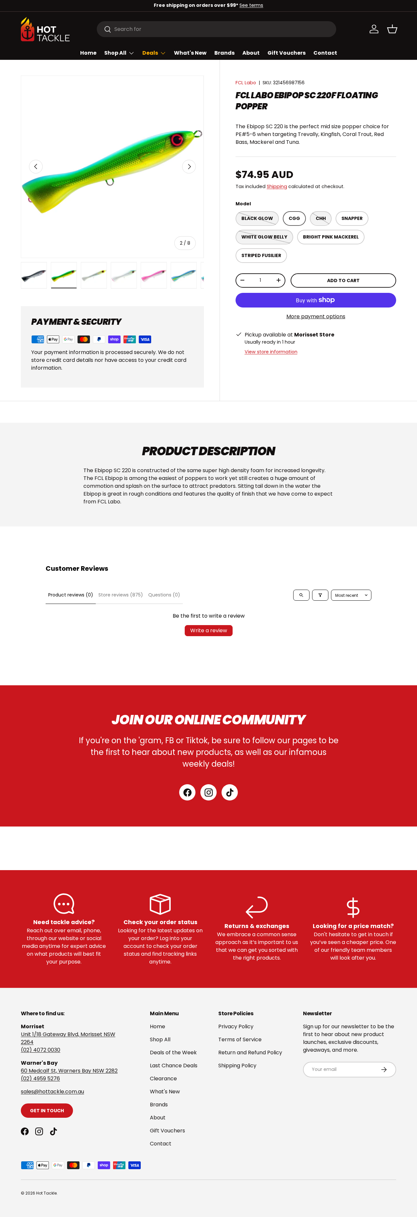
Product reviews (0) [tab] (70, 595)
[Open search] (301, 595)
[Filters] (320, 595)
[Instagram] (208, 792)
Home (88, 53)
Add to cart (343, 280)
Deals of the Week (173, 1052)
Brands (224, 53)
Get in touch (47, 1110)
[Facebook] (187, 792)
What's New (190, 53)
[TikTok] (230, 792)
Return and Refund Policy (250, 1052)
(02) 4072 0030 (40, 1050)
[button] (392, 29)
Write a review (208, 630)
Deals (150, 53)
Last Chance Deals (173, 1065)
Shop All (115, 53)
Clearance (163, 1078)
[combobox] (216, 29)
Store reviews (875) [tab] (120, 595)
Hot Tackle (46, 1193)
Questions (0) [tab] (164, 595)
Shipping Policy (237, 1065)
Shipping (277, 186)
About (251, 53)
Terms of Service (240, 1039)
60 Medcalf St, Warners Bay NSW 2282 (69, 1070)
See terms (251, 5)
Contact (325, 53)
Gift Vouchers (286, 53)
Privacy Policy (235, 1026)
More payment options (315, 316)
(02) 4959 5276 (40, 1078)
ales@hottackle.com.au (53, 1091)
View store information (271, 351)
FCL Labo (246, 82)
